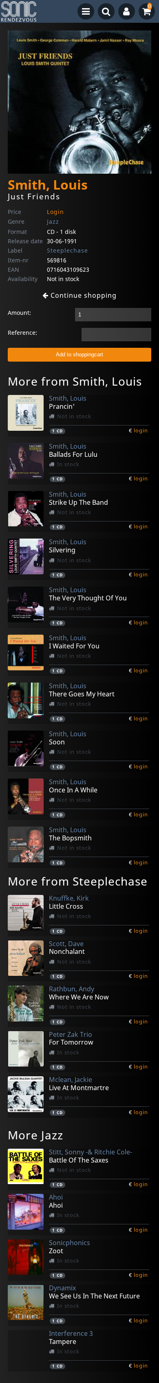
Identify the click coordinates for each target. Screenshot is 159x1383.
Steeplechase (67, 250)
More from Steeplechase (78, 881)
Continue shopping (83, 295)
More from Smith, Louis (75, 381)
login (141, 430)
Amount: (19, 312)
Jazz (53, 221)
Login (55, 212)
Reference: (22, 332)
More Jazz (35, 1135)
